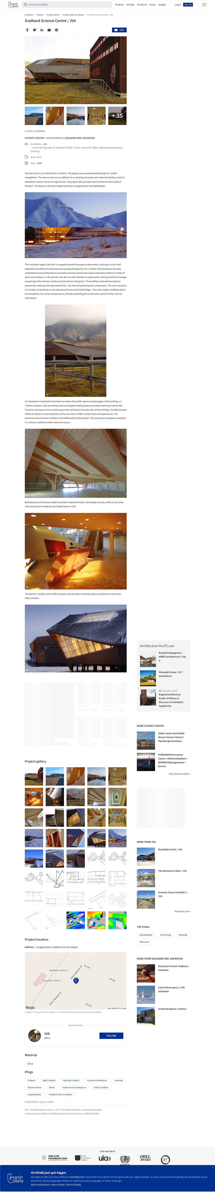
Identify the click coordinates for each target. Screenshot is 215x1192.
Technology (165, 935)
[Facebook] (27, 30)
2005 (39, 163)
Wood (30, 1063)
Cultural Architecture (97, 1080)
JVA (45, 144)
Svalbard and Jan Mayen (80, 138)
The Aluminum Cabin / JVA (172, 871)
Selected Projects (71, 1080)
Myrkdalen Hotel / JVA (170, 849)
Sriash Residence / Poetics (172, 1009)
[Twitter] (34, 30)
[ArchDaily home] (13, 4)
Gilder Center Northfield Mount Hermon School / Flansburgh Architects (171, 737)
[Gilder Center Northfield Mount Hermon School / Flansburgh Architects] (146, 741)
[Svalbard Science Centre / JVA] (34, 776)
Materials (183, 935)
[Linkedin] (41, 30)
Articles (131, 4)
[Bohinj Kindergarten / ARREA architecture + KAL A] (148, 659)
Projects (119, 4)
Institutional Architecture (74, 1087)
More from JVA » (182, 911)
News (153, 4)
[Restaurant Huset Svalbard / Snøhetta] (146, 973)
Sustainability (146, 935)
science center (34, 1087)
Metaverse (144, 942)
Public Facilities (101, 1087)
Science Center (34, 138)
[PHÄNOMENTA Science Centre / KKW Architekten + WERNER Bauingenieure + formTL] (146, 762)
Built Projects (49, 1080)
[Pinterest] (56, 30)
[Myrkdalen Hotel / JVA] (146, 857)
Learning (118, 1080)
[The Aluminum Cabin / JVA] (146, 878)
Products (142, 4)
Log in (178, 4)
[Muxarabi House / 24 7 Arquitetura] (148, 678)
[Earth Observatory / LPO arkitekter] (146, 995)
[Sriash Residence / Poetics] (146, 1016)
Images (162, 4)
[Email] (49, 30)
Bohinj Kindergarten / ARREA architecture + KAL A (172, 656)
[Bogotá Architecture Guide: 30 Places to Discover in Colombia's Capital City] (148, 697)
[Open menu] (204, 4)
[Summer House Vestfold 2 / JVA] (146, 899)
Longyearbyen (82, 186)
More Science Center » (179, 774)
